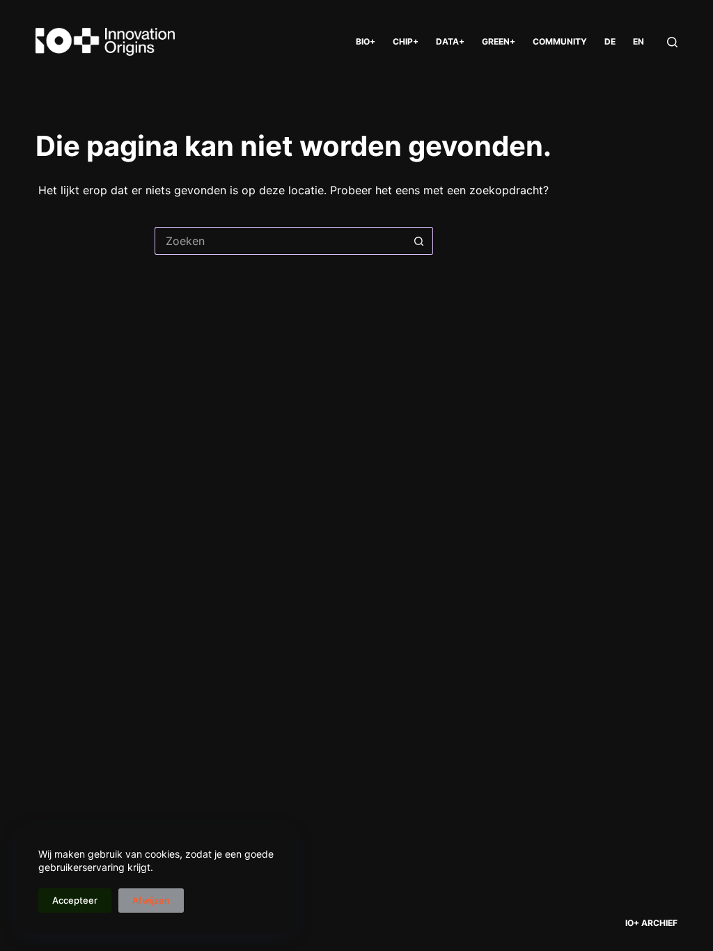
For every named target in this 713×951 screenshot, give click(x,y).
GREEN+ (498, 41)
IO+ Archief (651, 923)
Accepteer (74, 900)
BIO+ (365, 41)
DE (610, 41)
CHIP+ (405, 41)
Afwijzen (151, 900)
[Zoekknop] (419, 241)
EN (638, 41)
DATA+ (450, 41)
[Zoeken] (672, 42)
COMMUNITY (560, 41)
